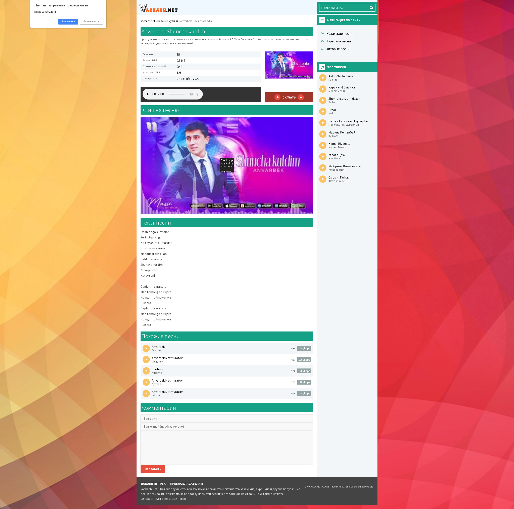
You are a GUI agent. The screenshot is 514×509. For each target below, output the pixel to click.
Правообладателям (186, 483)
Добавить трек (153, 483)
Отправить (153, 469)
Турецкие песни (338, 41)
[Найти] (371, 8)
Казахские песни (339, 33)
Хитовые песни (338, 48)
